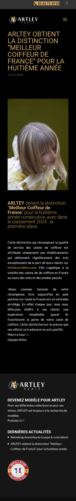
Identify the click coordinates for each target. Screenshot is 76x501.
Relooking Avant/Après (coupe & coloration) (39, 437)
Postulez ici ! (16, 420)
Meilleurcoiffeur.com (22, 267)
